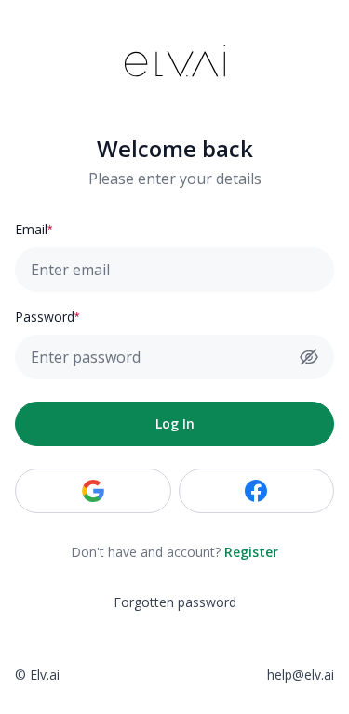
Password (44, 316)
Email (31, 229)
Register (251, 552)
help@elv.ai (300, 674)
